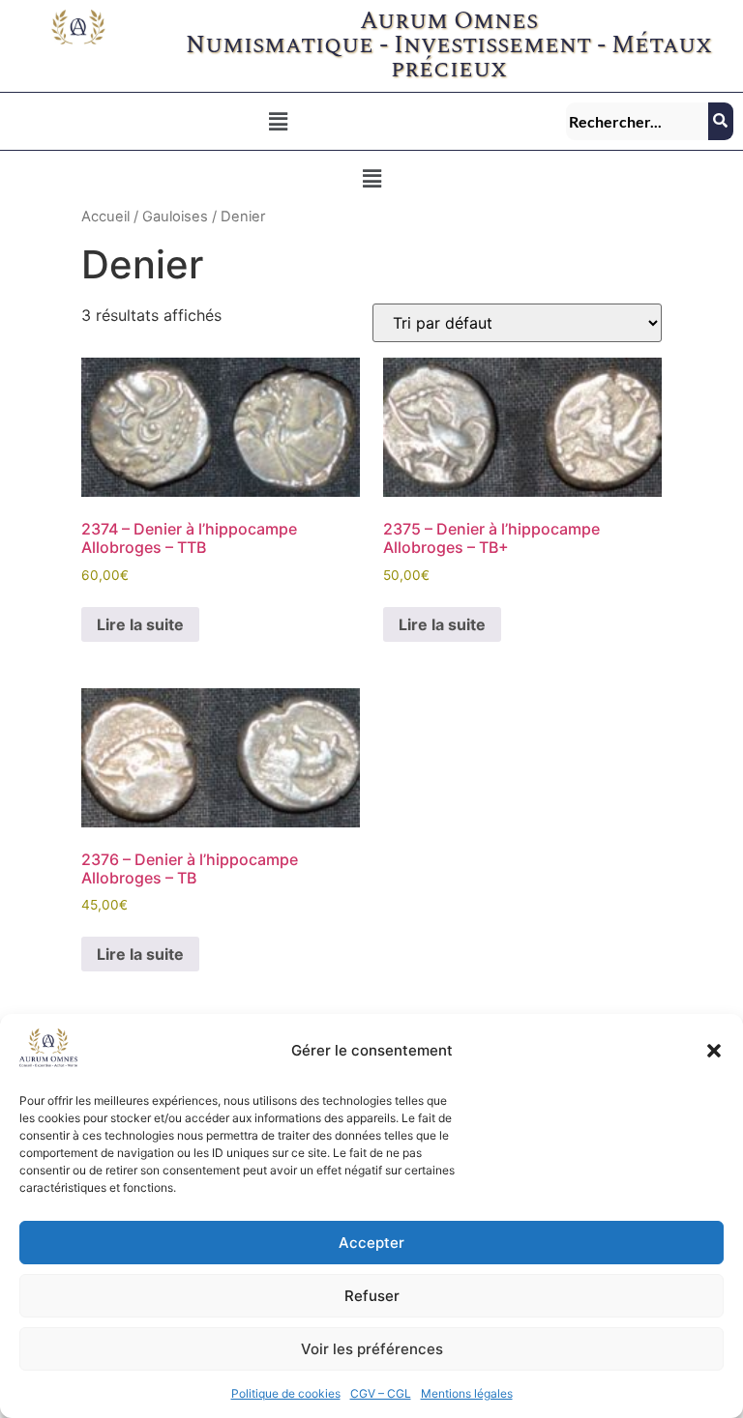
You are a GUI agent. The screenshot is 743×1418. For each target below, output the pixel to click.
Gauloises (175, 216)
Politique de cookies (286, 1393)
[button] (714, 1050)
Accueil (105, 216)
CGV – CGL (380, 1393)
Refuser (372, 1296)
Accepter (371, 1242)
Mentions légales (467, 1393)
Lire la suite (140, 624)
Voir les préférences (372, 1349)
